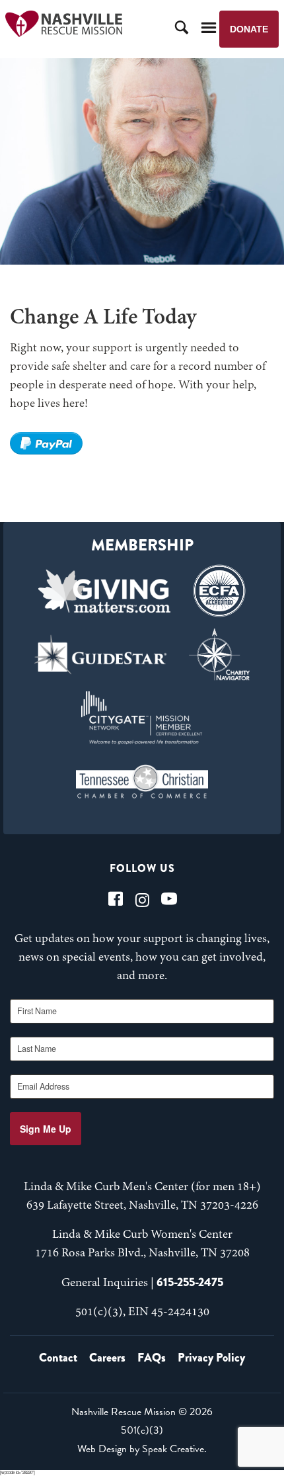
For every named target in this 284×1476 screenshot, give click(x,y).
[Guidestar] (100, 654)
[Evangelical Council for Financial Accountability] (219, 591)
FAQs (151, 1357)
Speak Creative (173, 1449)
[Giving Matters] (104, 591)
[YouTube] (169, 898)
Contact (58, 1357)
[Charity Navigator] (219, 654)
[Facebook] (116, 898)
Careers (107, 1357)
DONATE (249, 29)
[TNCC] (142, 781)
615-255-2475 (190, 1282)
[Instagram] (142, 898)
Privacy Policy (211, 1357)
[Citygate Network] (142, 718)
